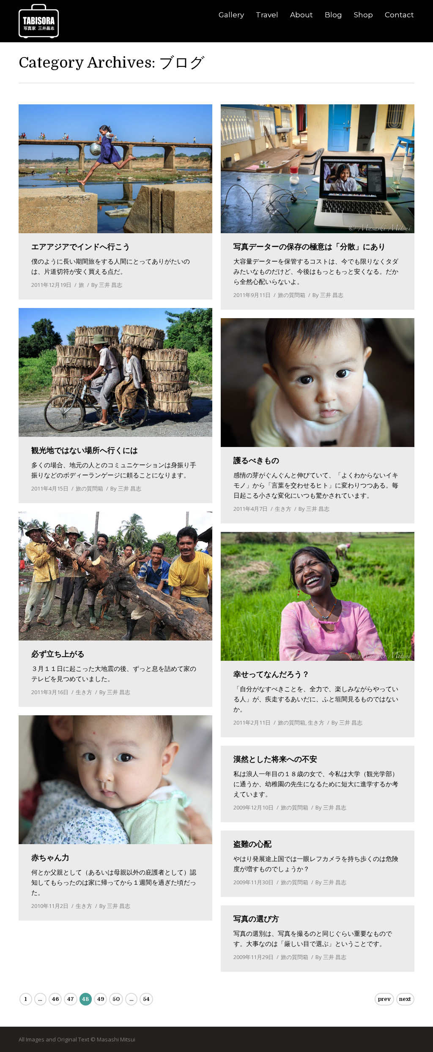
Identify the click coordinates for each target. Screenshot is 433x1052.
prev (384, 999)
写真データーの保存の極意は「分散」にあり (309, 247)
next (405, 999)
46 (55, 999)
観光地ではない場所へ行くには (84, 450)
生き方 (283, 508)
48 (85, 999)
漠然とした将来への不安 (275, 759)
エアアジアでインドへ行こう (80, 247)
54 (146, 999)
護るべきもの (256, 460)
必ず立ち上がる (58, 654)
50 (116, 999)
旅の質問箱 (291, 295)
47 (70, 999)
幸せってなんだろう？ (271, 674)
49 (100, 999)
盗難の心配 (252, 844)
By (106, 285)
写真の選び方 (256, 919)
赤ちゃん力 (50, 857)
